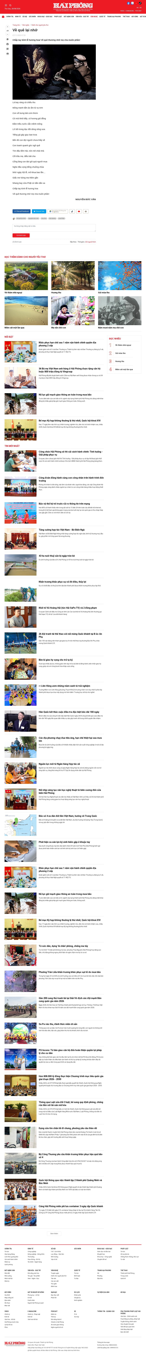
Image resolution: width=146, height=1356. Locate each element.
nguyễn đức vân (33, 218)
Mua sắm (8, 1300)
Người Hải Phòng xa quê (35, 1303)
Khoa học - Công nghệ (104, 1257)
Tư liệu (76, 1278)
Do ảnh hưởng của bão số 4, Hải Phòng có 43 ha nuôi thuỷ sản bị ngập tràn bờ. (66, 560)
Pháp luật (58, 16)
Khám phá (77, 1295)
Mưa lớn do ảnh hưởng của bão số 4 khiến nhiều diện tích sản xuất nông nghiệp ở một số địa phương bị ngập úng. (71, 746)
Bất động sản (69, 16)
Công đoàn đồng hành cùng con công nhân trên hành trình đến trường (71, 479)
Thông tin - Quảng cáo (106, 1311)
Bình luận (77, 1276)
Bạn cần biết (125, 1332)
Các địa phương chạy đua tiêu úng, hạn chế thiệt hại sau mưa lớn (70, 739)
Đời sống (135, 16)
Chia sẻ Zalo (40, 211)
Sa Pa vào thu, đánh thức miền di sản (58, 1024)
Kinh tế (18, 16)
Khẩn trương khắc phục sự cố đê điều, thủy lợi (62, 581)
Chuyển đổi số (101, 1259)
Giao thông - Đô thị (34, 1259)
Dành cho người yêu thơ (39, 25)
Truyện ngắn (55, 1273)
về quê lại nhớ (21, 218)
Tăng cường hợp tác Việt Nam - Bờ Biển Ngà (62, 529)
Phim (6, 1327)
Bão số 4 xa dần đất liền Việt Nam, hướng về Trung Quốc (68, 816)
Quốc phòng (9, 1264)
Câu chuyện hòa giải (127, 1324)
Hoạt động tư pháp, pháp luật (130, 1319)
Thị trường (31, 1257)
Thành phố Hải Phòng (127, 1273)
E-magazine (130, 11)
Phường (99, 1276)
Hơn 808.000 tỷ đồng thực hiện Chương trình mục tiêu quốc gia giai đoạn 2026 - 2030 (71, 1078)
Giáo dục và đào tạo (104, 1251)
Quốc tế (102, 16)
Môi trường (54, 1257)
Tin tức (7, 1251)
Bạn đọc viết (55, 1295)
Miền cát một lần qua (14, 327)
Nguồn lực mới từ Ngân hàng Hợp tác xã (59, 764)
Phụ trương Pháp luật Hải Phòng (131, 1312)
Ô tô (75, 1314)
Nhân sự (7, 1262)
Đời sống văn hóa (33, 1273)
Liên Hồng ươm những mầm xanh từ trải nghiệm (65, 686)
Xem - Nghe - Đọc (33, 1278)
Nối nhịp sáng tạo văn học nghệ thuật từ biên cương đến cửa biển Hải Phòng (70, 791)
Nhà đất (7, 1273)
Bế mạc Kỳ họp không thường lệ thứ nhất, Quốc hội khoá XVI (69, 420)
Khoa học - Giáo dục (45, 16)
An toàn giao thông (57, 1324)
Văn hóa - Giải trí (82, 16)
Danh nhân (31, 1300)
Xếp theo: (73, 242)
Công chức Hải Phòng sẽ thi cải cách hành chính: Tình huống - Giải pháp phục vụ (71, 453)
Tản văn (53, 1278)
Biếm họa (54, 1286)
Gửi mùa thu (104, 292)
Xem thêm (54, 1234)
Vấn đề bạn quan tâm (127, 1327)
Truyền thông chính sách (129, 1321)
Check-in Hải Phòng (57, 1322)
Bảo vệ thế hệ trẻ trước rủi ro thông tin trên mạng (64, 503)
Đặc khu (100, 1278)
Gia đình (7, 1295)
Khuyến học (101, 1254)
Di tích (30, 1298)
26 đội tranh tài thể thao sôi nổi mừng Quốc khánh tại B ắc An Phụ (70, 635)
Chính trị (9, 16)
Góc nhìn (32, 16)
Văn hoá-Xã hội (33, 1319)
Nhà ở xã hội (8, 1278)
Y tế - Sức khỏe (56, 1251)
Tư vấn (123, 1259)
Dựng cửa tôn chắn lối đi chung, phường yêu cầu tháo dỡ (68, 1128)
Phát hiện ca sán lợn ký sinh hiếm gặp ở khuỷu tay (64, 842)
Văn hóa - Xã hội (10, 1319)
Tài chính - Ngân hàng (35, 1262)
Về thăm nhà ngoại (13, 292)
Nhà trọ (7, 1281)
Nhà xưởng (8, 1276)
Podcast (138, 11)
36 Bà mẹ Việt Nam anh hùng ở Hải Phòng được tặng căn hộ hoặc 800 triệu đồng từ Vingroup (69, 370)
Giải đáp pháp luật (127, 1329)
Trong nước (124, 1276)
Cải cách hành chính (11, 1259)
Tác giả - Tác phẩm (34, 1276)
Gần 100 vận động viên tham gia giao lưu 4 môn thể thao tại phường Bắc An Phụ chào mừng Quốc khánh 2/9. (69, 642)
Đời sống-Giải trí (56, 1319)
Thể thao (126, 16)
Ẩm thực (7, 1303)
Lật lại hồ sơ (8, 1324)
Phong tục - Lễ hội (33, 1295)
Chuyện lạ (77, 1298)
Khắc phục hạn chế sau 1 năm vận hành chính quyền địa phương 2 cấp (67, 344)
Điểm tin (53, 1314)
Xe (75, 1311)
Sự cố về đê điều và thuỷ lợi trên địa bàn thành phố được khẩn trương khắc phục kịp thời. (70, 586)
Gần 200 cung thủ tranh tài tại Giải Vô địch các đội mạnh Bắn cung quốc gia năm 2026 (70, 999)
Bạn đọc (54, 1292)
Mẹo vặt (7, 1305)
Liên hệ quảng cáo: (103, 1347)
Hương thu (56, 292)
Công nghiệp (32, 1251)
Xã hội (24, 16)
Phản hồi (53, 1298)
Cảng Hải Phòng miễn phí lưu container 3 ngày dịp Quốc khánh (71, 1206)
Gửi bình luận (21, 235)
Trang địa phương (114, 16)
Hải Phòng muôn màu (12, 1322)
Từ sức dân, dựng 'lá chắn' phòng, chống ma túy (63, 946)
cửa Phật (61, 218)
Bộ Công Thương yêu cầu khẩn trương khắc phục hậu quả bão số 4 (70, 1156)
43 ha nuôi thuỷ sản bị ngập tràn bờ (57, 555)
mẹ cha (44, 218)
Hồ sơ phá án (125, 1254)
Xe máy (76, 1317)
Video (122, 11)
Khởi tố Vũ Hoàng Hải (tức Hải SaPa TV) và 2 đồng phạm (68, 607)
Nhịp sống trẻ (9, 1298)
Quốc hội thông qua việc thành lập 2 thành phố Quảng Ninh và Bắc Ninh (70, 1182)
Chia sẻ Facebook (22, 211)
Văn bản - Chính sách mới (129, 1316)
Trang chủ (16, 25)
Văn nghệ (94, 16)
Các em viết (55, 1281)
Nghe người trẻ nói (57, 1327)
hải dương (52, 218)
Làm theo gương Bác (11, 1257)
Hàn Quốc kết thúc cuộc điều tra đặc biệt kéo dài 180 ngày (69, 712)
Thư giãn (54, 1284)
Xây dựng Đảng (10, 1254)
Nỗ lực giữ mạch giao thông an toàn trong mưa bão (65, 394)
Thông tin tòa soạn (103, 1342)
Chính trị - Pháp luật (34, 1314)
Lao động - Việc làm (57, 1254)
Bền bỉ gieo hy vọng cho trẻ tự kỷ (56, 659)
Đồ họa (123, 1292)
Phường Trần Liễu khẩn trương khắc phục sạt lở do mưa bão (70, 972)
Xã (98, 1273)
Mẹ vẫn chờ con (58, 327)
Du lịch (77, 1292)
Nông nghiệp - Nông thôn (36, 1254)
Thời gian (81, 242)
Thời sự (53, 1317)
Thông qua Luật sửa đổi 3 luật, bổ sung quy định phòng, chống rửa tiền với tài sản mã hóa (71, 1103)
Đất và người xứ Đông (36, 1292)
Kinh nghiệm (78, 1300)
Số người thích (91, 242)
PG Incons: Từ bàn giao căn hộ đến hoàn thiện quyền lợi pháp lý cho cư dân (70, 1051)
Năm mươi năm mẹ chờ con (111, 327)
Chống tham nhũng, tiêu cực (130, 1257)
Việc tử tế (54, 1259)
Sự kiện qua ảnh (103, 1292)
